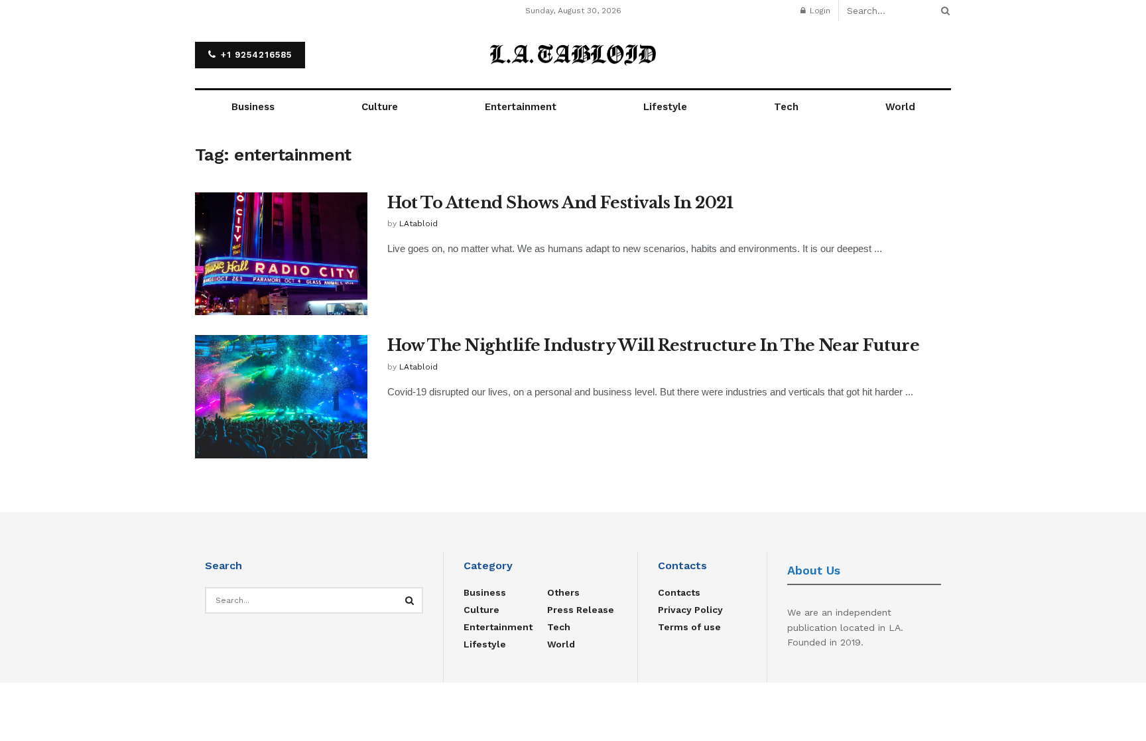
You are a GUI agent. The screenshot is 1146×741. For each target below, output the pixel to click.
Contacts (679, 592)
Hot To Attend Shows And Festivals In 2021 (560, 202)
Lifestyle (665, 107)
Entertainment (520, 107)
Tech (786, 107)
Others (563, 592)
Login (818, 10)
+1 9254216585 (255, 55)
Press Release (580, 609)
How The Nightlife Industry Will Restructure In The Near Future (653, 345)
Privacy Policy (690, 609)
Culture (379, 107)
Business (253, 107)
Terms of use (689, 627)
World (900, 107)
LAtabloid (418, 223)
